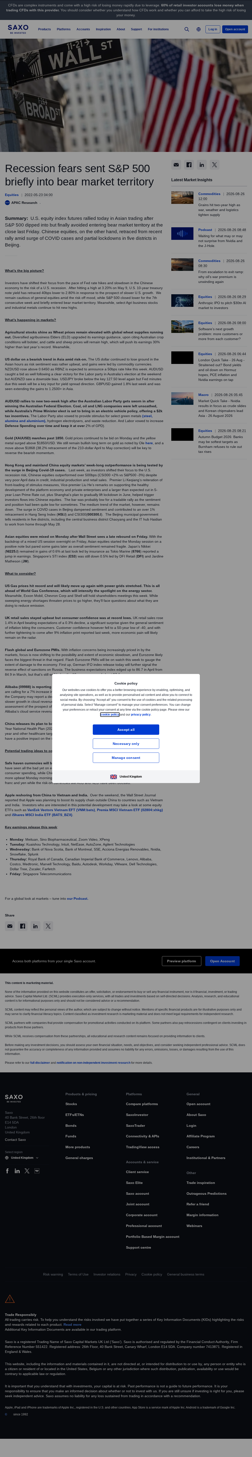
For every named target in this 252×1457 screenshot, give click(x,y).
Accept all (126, 729)
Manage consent (126, 757)
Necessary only (126, 743)
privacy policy (152, 714)
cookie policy (121, 714)
